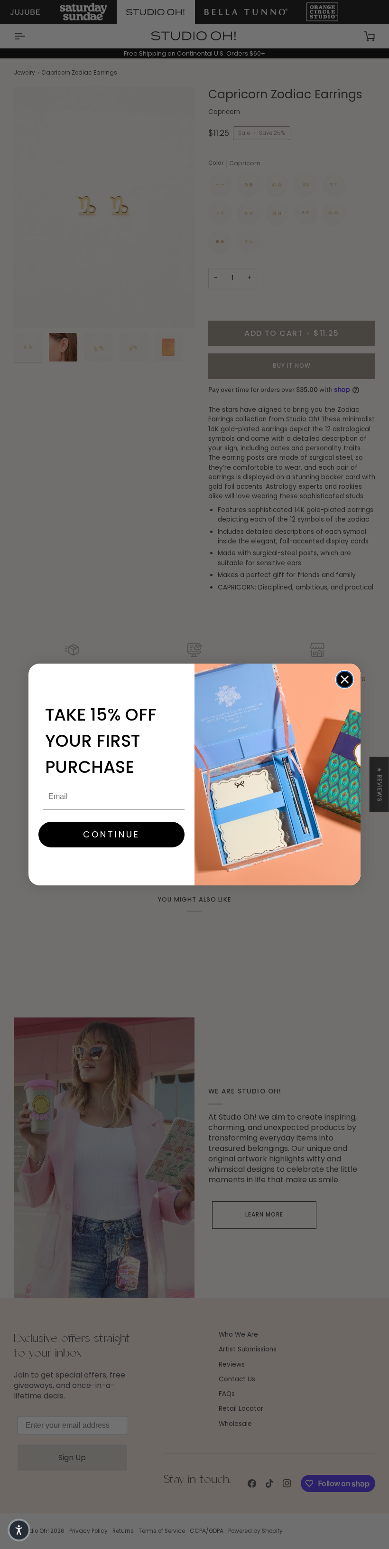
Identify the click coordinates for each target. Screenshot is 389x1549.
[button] (19, 1530)
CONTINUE (111, 834)
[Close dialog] (344, 679)
